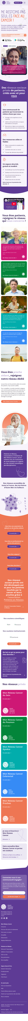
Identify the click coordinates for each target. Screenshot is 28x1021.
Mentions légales (5, 1009)
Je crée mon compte (13, 896)
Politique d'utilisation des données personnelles (12, 1012)
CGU (11, 1009)
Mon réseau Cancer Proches (10, 401)
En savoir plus (13, 533)
